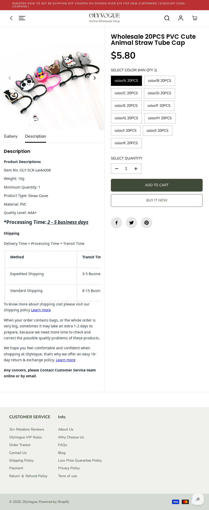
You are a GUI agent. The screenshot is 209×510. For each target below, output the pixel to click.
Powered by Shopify (54, 502)
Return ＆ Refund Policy (28, 476)
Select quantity (126, 158)
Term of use (67, 476)
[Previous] (10, 78)
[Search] (167, 18)
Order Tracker (20, 444)
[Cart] (194, 18)
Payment (16, 468)
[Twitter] (131, 222)
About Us (65, 429)
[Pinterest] (146, 222)
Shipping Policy (21, 460)
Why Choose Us (71, 437)
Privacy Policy (69, 468)
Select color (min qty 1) (134, 70)
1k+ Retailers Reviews (26, 429)
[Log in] (180, 18)
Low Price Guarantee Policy (80, 460)
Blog (62, 452)
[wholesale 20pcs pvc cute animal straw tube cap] (52, 78)
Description (35, 136)
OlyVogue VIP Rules (25, 437)
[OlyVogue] (104, 18)
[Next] (94, 78)
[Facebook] (116, 222)
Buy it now (156, 200)
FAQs (62, 444)
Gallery (10, 136)
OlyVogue (29, 502)
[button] (16, 18)
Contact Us (18, 452)
